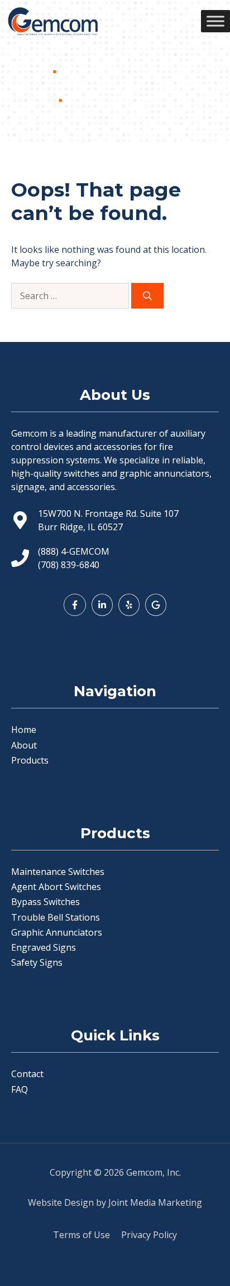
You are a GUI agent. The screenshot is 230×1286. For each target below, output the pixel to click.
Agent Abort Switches (56, 887)
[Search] (147, 296)
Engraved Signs (43, 947)
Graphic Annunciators (56, 932)
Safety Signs (37, 962)
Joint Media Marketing (155, 1202)
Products (30, 760)
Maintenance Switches (57, 872)
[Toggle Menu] (215, 21)
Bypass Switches (45, 902)
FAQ (19, 1089)
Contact (27, 1074)
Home (23, 729)
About (24, 745)
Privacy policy (149, 1235)
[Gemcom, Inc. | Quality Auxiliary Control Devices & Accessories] (52, 21)
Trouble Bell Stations (55, 917)
